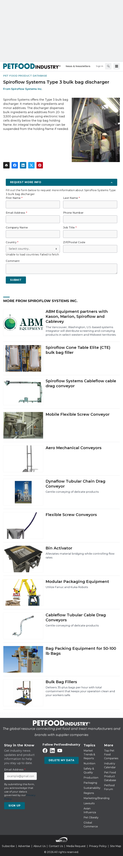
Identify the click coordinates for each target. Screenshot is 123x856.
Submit (16, 279)
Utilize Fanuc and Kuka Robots (67, 587)
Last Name (71, 198)
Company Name (17, 227)
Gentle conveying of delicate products (72, 491)
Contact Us (56, 846)
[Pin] (40, 165)
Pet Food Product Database (25, 75)
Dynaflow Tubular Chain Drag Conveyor (75, 484)
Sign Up (14, 805)
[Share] (15, 165)
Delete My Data (61, 760)
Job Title (70, 227)
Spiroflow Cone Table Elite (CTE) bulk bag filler (78, 350)
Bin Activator (59, 548)
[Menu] (116, 66)
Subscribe (8, 846)
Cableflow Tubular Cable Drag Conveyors (76, 617)
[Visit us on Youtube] (59, 750)
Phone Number (73, 213)
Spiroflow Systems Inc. (26, 89)
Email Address (16, 213)
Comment (13, 261)
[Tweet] (31, 165)
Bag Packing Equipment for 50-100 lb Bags (81, 651)
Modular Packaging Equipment (77, 581)
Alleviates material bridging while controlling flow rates (80, 555)
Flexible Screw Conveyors (71, 514)
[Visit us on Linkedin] (52, 750)
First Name (14, 198)
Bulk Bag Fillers (61, 681)
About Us (39, 846)
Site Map (115, 846)
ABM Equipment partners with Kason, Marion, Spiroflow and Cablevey (77, 316)
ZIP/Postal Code (74, 242)
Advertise (24, 846)
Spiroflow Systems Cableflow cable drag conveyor (81, 383)
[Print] (6, 165)
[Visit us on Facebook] (45, 750)
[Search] (108, 66)
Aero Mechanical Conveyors (74, 447)
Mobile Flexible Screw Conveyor (78, 414)
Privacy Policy (98, 846)
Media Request (76, 846)
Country (12, 242)
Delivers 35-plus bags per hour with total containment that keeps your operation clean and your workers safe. (80, 691)
